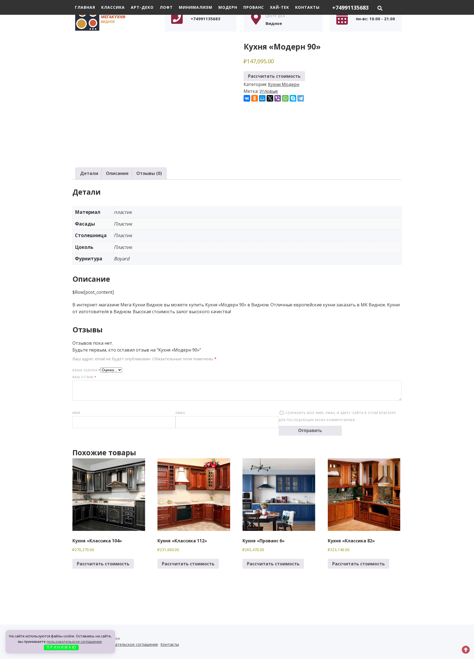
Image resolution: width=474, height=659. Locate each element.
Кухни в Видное (113, 18)
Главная (85, 7)
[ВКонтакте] (247, 98)
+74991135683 (350, 7)
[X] (270, 98)
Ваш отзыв (84, 377)
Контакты (307, 7)
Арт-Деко (142, 7)
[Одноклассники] (254, 98)
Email (181, 413)
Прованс (253, 7)
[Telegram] (300, 98)
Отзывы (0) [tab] (149, 173)
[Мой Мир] (262, 98)
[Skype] (293, 98)
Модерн (227, 7)
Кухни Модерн (283, 84)
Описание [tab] (117, 173)
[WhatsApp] (285, 98)
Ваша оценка (86, 370)
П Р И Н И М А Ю (61, 647)
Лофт (166, 7)
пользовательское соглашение (74, 641)
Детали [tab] (89, 173)
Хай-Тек (279, 7)
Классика (113, 7)
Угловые (268, 91)
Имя (76, 413)
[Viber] (277, 98)
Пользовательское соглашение (128, 644)
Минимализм (195, 7)
